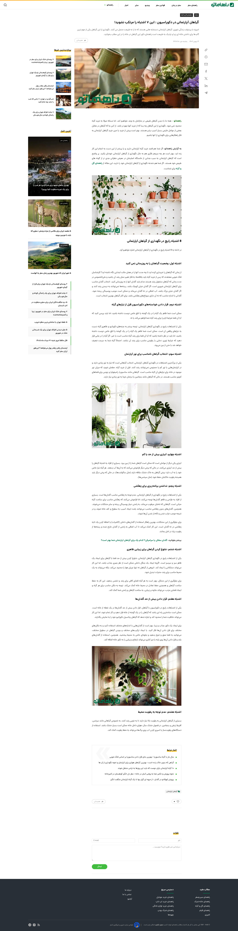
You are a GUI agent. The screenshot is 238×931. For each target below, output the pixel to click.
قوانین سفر (160, 5)
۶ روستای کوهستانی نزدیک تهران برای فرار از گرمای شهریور (42, 74)
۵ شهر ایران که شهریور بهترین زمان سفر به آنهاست (51, 273)
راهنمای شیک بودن (166, 910)
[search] (6, 5)
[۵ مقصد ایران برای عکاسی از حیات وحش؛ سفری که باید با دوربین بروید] (49, 213)
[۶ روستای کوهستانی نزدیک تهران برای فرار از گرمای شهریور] (63, 74)
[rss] (38, 925)
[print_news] (206, 57)
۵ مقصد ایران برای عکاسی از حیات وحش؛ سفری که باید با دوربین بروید (51, 233)
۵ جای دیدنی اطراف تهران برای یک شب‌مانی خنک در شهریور (49, 331)
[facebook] (206, 71)
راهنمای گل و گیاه (186, 15)
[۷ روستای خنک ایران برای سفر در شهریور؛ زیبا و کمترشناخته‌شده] (63, 61)
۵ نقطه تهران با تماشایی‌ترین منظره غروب (50, 322)
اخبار (127, 5)
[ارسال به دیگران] (206, 64)
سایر (137, 5)
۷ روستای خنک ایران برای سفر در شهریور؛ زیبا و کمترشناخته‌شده (41, 61)
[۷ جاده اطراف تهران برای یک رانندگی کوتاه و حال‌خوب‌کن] (63, 113)
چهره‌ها (171, 915)
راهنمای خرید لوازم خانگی (163, 906)
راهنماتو (110, 5)
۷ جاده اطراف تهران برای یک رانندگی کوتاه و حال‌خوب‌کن (43, 114)
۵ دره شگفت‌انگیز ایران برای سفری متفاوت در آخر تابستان (49, 304)
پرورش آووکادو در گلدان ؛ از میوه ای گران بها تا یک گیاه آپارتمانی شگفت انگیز (142, 779)
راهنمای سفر (193, 5)
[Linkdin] (206, 85)
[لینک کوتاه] (206, 50)
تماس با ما (127, 894)
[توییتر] (206, 78)
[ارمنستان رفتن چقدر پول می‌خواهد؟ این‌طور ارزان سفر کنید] (63, 87)
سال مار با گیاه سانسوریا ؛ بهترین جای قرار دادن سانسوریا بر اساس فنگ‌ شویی (141, 757)
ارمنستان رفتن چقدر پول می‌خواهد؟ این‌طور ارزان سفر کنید (41, 87)
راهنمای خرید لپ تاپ (165, 901)
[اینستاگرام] (34, 924)
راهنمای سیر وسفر (202, 897)
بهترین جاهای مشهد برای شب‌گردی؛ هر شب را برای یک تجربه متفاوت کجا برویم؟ (51, 187)
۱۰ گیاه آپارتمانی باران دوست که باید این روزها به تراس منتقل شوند (146, 768)
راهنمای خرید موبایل (165, 897)
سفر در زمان (176, 5)
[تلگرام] (206, 93)
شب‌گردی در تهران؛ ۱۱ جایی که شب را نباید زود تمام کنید (41, 101)
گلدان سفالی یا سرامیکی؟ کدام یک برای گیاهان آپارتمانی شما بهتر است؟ (134, 540)
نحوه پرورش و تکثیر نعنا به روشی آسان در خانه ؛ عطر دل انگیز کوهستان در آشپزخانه (139, 774)
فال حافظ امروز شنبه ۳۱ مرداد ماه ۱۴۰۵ (51, 340)
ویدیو (147, 5)
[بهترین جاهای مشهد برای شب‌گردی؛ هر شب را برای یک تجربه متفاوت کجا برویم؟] (49, 166)
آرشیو (130, 899)
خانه (196, 15)
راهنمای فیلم (204, 910)
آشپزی (207, 915)
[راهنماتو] (222, 5)
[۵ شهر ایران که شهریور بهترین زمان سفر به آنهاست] (49, 255)
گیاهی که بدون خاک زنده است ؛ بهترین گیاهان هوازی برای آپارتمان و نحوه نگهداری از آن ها (136, 762)
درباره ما (128, 890)
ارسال (99, 866)
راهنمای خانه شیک (202, 901)
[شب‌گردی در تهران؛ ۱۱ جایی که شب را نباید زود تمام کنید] (63, 100)
